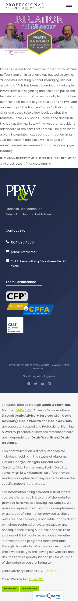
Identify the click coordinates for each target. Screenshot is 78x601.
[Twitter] (35, 383)
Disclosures (10, 588)
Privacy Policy (29, 588)
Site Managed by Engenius (39, 376)
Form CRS (52, 571)
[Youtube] (42, 383)
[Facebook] (28, 383)
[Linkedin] (49, 383)
